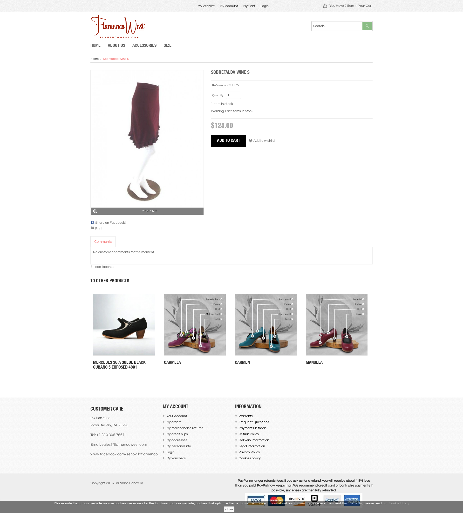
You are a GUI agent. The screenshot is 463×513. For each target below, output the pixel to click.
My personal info (178, 446)
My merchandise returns (184, 428)
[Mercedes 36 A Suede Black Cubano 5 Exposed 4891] (124, 325)
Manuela (314, 363)
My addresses (176, 440)
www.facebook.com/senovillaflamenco (124, 454)
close (229, 509)
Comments (103, 241)
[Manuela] (337, 325)
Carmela (172, 363)
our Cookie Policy (396, 503)
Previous (90, 331)
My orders (173, 422)
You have (351, 5)
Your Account (176, 416)
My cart (249, 6)
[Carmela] (195, 325)
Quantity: (218, 95)
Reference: (219, 85)
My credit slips (177, 434)
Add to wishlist (264, 140)
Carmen (242, 363)
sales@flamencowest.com (124, 444)
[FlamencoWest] (117, 26)
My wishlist (206, 6)
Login (264, 6)
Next (372, 331)
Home (94, 59)
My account (229, 6)
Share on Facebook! (110, 222)
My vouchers (176, 458)
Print (98, 228)
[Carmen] (266, 325)
